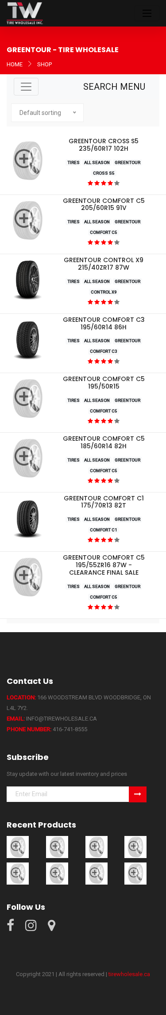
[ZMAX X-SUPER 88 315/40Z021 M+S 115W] (135, 873)
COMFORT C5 (103, 232)
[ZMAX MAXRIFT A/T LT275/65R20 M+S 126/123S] (17, 846)
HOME (15, 64)
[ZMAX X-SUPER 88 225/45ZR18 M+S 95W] (135, 846)
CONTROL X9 (104, 292)
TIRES (73, 162)
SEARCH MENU (114, 86)
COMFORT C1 (103, 529)
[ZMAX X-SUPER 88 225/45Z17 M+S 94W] (17, 873)
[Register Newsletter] (138, 794)
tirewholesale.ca (129, 974)
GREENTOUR (127, 162)
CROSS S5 (104, 173)
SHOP (44, 64)
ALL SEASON (97, 162)
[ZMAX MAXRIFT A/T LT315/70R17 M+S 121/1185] (96, 846)
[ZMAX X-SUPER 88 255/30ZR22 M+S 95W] (57, 873)
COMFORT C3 (103, 351)
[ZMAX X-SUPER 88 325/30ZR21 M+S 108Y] (96, 873)
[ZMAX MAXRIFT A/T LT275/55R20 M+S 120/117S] (57, 846)
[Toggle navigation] (147, 13)
